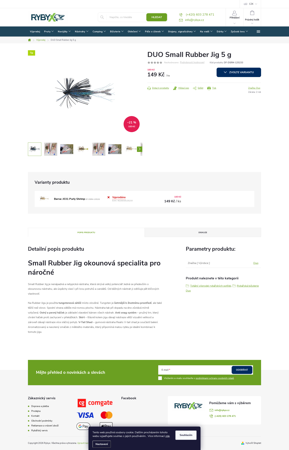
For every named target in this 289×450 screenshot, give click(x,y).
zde (167, 436)
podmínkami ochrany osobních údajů (215, 378)
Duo (255, 263)
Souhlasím (186, 435)
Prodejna (35, 411)
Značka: (254, 88)
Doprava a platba (40, 406)
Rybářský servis (39, 430)
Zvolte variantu (241, 72)
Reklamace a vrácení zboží (45, 425)
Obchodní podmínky (41, 420)
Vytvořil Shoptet (253, 443)
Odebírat (242, 369)
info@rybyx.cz (222, 410)
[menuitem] (35, 31)
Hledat (157, 17)
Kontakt (35, 416)
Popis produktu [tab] (86, 232)
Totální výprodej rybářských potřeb (210, 286)
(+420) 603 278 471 (225, 416)
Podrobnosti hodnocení (192, 62)
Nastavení (101, 444)
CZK (251, 4)
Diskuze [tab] (203, 232)
